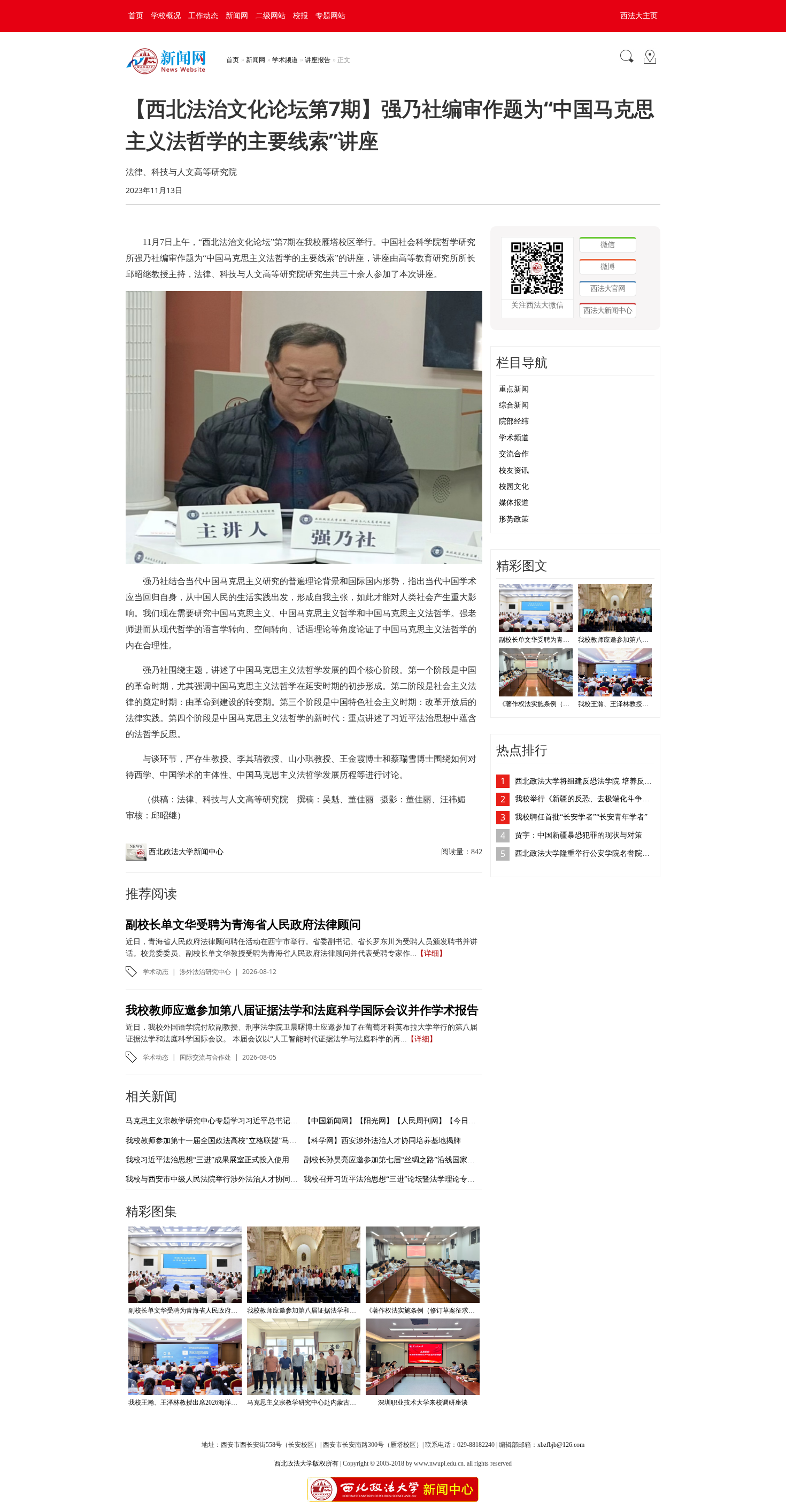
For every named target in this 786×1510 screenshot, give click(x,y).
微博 (607, 266)
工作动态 (203, 16)
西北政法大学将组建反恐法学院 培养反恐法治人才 (584, 781)
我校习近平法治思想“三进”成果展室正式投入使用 (207, 1160)
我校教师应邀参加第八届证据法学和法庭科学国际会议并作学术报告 (302, 1009)
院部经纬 (514, 421)
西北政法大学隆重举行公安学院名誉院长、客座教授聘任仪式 (584, 853)
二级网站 (271, 16)
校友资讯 (514, 470)
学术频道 (285, 60)
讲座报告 (317, 60)
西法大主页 (639, 16)
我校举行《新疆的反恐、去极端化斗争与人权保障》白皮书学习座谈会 (584, 799)
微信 (607, 244)
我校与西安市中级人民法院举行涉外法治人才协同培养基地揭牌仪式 (238, 1179)
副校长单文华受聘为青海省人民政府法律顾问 (243, 924)
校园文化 (514, 486)
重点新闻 (514, 389)
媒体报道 (514, 503)
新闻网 (237, 16)
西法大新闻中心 (607, 310)
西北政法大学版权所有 (306, 1463)
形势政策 (514, 519)
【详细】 (431, 953)
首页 (135, 16)
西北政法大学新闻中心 (186, 852)
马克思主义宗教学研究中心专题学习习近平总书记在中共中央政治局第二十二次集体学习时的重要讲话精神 (301, 1121)
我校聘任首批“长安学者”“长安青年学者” (581, 817)
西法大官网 (607, 288)
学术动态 (155, 971)
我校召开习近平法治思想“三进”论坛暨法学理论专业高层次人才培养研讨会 (427, 1179)
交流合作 (514, 454)
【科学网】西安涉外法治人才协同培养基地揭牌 (382, 1141)
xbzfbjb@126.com (560, 1444)
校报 (300, 16)
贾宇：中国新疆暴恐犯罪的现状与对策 (578, 835)
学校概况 (166, 16)
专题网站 (330, 16)
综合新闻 (514, 405)
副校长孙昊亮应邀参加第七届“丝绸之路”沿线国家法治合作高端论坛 (415, 1160)
